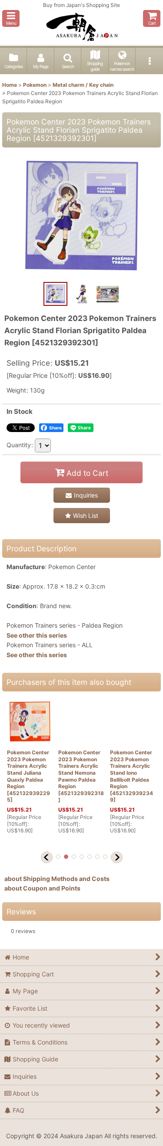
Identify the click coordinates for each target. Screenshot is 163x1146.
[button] (11, 18)
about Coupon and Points (42, 888)
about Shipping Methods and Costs (57, 878)
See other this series (37, 635)
